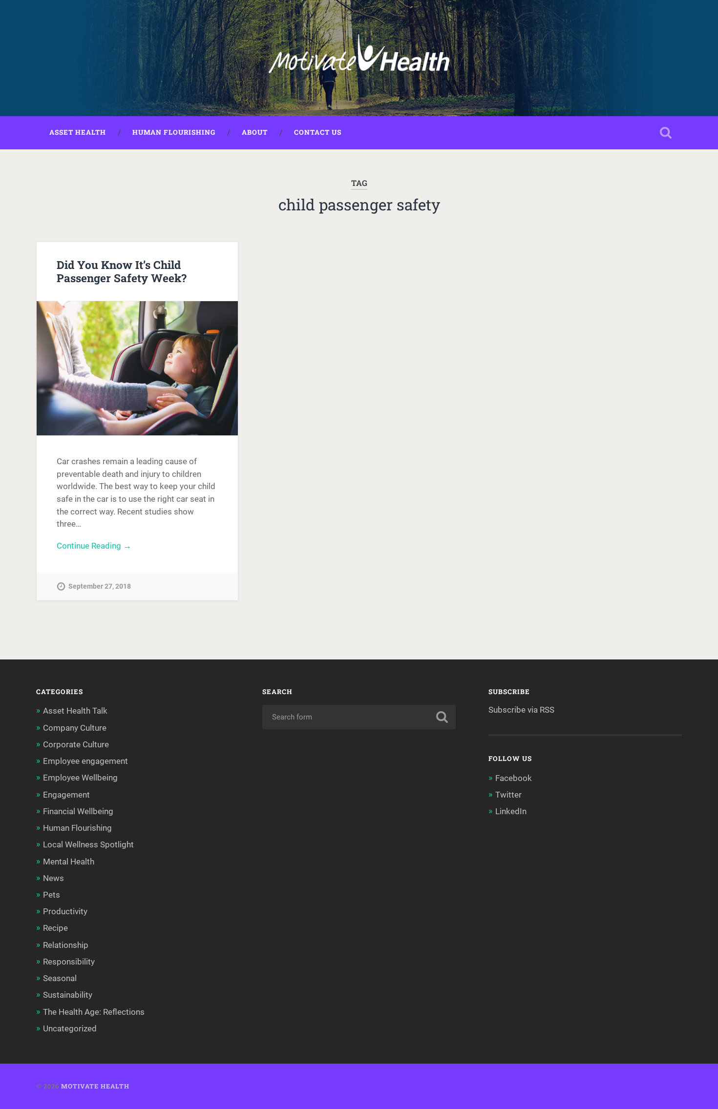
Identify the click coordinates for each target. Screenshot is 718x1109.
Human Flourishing (173, 132)
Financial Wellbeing (78, 811)
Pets (51, 895)
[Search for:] (359, 717)
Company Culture (74, 728)
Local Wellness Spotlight (88, 844)
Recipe (55, 928)
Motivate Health (95, 1086)
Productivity (65, 911)
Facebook (513, 778)
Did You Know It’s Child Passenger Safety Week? (122, 271)
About (255, 132)
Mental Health (68, 861)
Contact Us (317, 132)
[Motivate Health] (359, 58)
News (53, 878)
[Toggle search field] (665, 132)
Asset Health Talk (75, 711)
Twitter (508, 795)
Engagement (66, 795)
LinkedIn (511, 811)
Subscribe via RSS (521, 710)
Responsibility (69, 961)
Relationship (65, 945)
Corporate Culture (76, 744)
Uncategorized (70, 1028)
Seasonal (60, 978)
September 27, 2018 (99, 586)
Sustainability (67, 995)
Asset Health (77, 132)
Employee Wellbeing (80, 777)
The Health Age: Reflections (94, 1012)
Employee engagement (85, 761)
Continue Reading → (94, 546)
